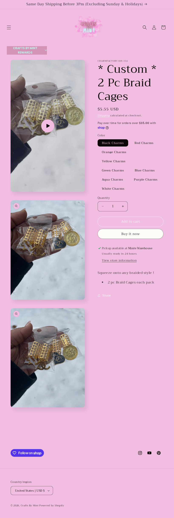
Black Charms (113, 142)
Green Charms (113, 170)
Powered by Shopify (51, 506)
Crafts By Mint (30, 506)
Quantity (104, 198)
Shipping (104, 115)
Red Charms (144, 142)
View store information (119, 260)
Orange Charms (114, 152)
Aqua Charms (112, 179)
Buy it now (130, 234)
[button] (9, 27)
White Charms (113, 188)
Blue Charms (145, 170)
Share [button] (106, 295)
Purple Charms (146, 179)
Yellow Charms (114, 161)
